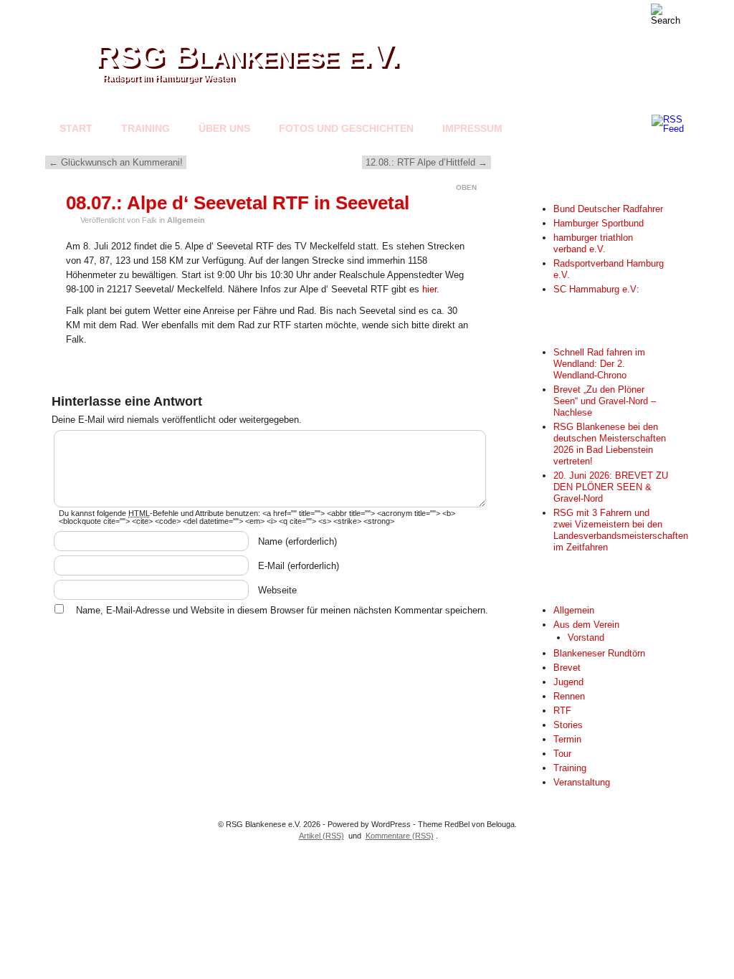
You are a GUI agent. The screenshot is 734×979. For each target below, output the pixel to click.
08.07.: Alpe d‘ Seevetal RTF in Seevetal (237, 203)
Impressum (472, 128)
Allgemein (186, 220)
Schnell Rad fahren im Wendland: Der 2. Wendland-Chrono (599, 364)
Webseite (277, 590)
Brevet (567, 667)
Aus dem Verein (586, 624)
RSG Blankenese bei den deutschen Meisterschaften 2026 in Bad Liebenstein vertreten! (609, 444)
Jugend (568, 682)
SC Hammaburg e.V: (596, 289)
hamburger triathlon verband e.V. (593, 243)
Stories (568, 725)
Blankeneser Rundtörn (599, 653)
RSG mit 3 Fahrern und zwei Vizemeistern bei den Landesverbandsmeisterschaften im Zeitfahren (620, 530)
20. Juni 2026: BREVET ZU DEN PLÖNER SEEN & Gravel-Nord (610, 487)
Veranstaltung (581, 782)
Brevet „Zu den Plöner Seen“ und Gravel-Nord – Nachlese (604, 401)
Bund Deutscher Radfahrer (608, 209)
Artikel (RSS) (321, 835)
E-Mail (298, 565)
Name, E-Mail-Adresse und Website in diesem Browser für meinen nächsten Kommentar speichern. (282, 610)
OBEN (466, 187)
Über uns (224, 128)
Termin (567, 739)
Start (75, 128)
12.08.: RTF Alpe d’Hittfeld (426, 162)
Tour (562, 753)
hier (429, 289)
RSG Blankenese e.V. (247, 55)
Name (297, 541)
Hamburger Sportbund (598, 223)
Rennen (569, 696)
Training (145, 128)
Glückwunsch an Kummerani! (116, 162)
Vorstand (586, 637)
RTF (562, 710)
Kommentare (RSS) (400, 835)
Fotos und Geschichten (346, 128)
